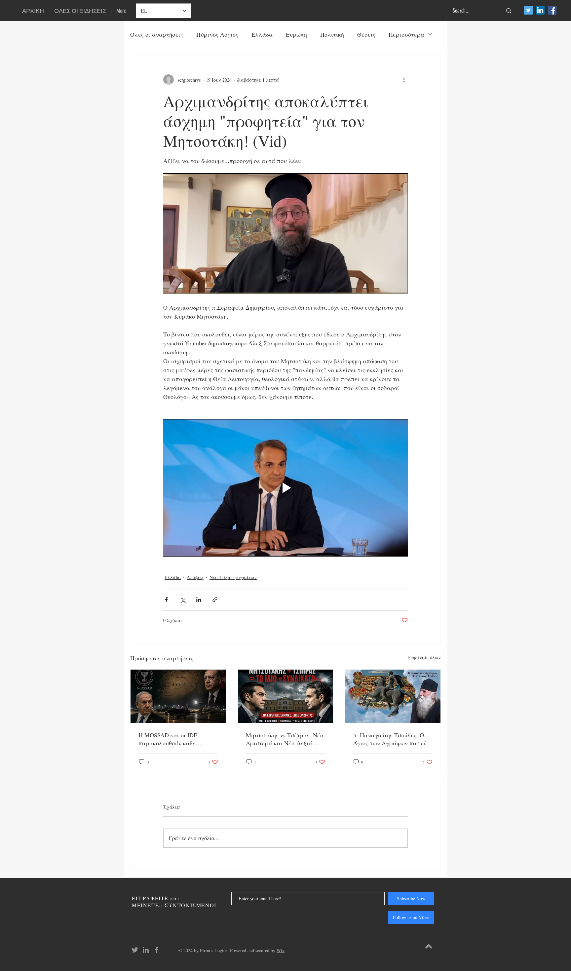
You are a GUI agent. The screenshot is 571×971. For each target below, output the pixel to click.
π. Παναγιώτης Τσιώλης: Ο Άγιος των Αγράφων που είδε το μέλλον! (392, 739)
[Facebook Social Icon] (552, 10)
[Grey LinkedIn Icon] (145, 950)
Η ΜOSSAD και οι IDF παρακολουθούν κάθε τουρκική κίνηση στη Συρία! (175, 739)
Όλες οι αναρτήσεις (156, 34)
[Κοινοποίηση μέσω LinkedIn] (199, 600)
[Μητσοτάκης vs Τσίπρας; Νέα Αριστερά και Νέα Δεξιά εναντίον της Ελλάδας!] (285, 696)
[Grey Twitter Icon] (135, 950)
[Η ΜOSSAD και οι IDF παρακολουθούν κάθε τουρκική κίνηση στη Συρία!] (178, 696)
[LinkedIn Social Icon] (540, 10)
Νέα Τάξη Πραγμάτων (233, 577)
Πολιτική (332, 34)
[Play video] (285, 488)
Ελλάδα (262, 34)
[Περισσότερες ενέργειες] (404, 80)
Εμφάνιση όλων (424, 657)
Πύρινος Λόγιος (217, 34)
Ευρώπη (296, 34)
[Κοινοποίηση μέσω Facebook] (166, 600)
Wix (281, 950)
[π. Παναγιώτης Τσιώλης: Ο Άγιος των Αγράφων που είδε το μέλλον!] (392, 696)
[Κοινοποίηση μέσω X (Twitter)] (182, 600)
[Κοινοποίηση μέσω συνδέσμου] (215, 600)
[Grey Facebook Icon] (156, 950)
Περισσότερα (406, 34)
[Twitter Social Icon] (528, 10)
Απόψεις (195, 577)
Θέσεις (366, 34)
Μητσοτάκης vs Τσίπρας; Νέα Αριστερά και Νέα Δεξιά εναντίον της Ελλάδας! (285, 739)
